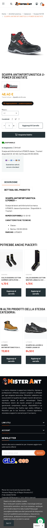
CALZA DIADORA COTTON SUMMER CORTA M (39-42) (11, 279)
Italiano (37, 526)
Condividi (12, 119)
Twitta (15, 119)
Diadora (4, 274)
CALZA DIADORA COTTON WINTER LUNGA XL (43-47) (35, 279)
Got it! (8, 523)
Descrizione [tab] (11, 182)
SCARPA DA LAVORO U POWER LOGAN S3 (34, 346)
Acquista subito (25, 135)
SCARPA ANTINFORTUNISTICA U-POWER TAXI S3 (10, 346)
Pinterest (19, 119)
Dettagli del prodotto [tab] (17, 189)
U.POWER (4, 342)
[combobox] (39, 525)
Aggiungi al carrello (30, 125)
